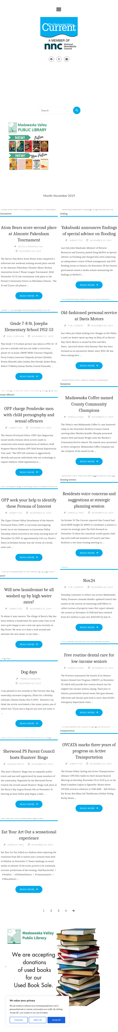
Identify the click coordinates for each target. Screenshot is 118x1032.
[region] (37, 1011)
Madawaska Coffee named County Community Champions (89, 404)
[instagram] (66, 59)
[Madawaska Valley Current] (59, 34)
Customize (18, 1020)
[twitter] (59, 59)
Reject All (38, 1020)
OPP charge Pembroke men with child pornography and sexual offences (29, 415)
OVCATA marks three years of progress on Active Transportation (89, 751)
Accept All (56, 1020)
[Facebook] (51, 59)
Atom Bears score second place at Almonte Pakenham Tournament (29, 234)
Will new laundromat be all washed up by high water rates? (29, 596)
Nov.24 (89, 580)
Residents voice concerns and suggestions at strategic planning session (89, 500)
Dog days (29, 672)
